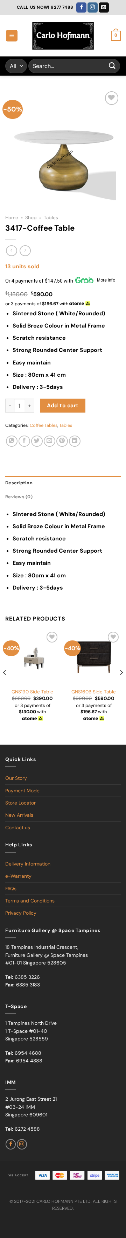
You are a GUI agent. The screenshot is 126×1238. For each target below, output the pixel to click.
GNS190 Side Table (32, 692)
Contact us (17, 827)
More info (106, 280)
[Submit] (112, 66)
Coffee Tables (43, 425)
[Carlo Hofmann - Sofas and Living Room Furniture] (63, 35)
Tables (51, 218)
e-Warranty (18, 876)
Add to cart (63, 405)
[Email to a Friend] (49, 441)
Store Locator (20, 803)
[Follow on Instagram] (93, 7)
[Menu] (12, 35)
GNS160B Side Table (93, 692)
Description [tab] (19, 483)
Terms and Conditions (30, 901)
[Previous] (4, 686)
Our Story (16, 778)
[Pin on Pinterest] (62, 441)
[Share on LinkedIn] (74, 441)
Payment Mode (22, 790)
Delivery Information (27, 864)
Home (11, 218)
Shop (31, 218)
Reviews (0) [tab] (19, 497)
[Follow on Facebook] (81, 7)
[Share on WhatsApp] (12, 441)
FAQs (10, 888)
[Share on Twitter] (37, 441)
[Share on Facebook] (24, 441)
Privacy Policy (20, 913)
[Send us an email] (104, 7)
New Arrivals (19, 815)
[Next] (121, 686)
